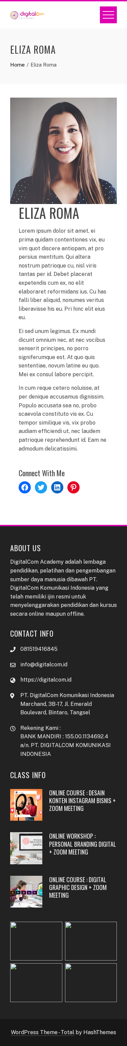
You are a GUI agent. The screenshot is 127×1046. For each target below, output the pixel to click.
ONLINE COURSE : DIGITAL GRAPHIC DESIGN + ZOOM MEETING (78, 887)
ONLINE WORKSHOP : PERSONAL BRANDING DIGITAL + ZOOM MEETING (82, 844)
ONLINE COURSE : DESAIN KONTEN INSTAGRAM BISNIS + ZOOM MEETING (82, 800)
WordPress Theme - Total (42, 1032)
